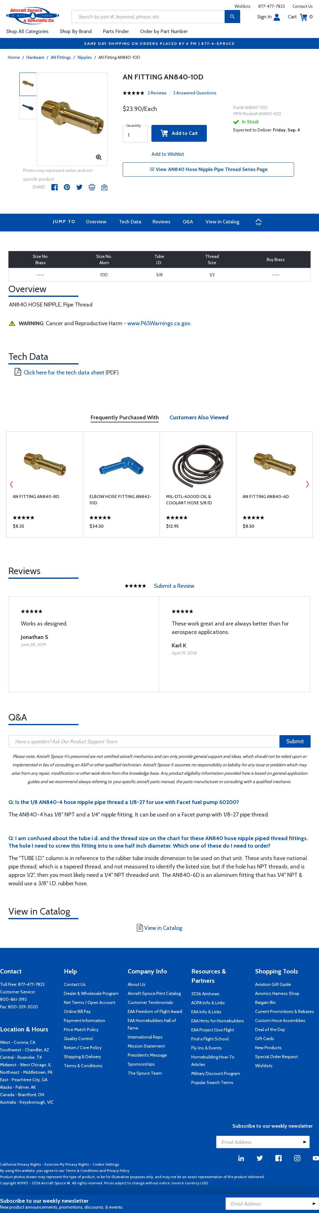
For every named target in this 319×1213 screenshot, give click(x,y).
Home (14, 57)
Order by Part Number (164, 31)
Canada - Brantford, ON (22, 1094)
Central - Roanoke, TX (21, 1057)
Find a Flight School (210, 1039)
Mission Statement (146, 1046)
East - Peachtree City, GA (23, 1079)
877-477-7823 (271, 6)
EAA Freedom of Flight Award (155, 1011)
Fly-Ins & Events (206, 1048)
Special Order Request (276, 1056)
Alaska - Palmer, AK (18, 1087)
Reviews (161, 222)
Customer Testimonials (150, 1002)
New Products (268, 1047)
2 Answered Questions (195, 93)
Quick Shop (44, 527)
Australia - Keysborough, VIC (27, 1102)
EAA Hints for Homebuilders (217, 1021)
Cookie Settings (106, 1164)
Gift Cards (264, 1038)
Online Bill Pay (77, 1011)
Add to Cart (183, 133)
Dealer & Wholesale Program (91, 993)
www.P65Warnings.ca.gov (158, 323)
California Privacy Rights (20, 1164)
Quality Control (78, 1038)
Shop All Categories (27, 31)
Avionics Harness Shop (277, 993)
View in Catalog (222, 222)
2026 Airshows (205, 994)
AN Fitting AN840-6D (266, 496)
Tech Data (130, 222)
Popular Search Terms (212, 1082)
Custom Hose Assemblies (280, 1020)
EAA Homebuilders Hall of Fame (152, 1024)
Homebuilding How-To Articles (213, 1060)
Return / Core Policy (83, 1047)
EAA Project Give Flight (212, 1030)
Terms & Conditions (83, 1065)
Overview (96, 222)
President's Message (147, 1055)
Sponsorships (141, 1064)
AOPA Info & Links (208, 1003)
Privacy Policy (118, 1170)
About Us (136, 984)
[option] (72, 119)
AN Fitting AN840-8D (36, 496)
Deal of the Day (270, 1029)
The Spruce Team (145, 1073)
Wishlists (242, 6)
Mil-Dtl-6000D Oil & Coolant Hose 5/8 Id (189, 500)
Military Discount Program (215, 1073)
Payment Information (84, 1020)
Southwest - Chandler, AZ (24, 1050)
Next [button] (307, 484)
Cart (300, 17)
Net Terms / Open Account (89, 1002)
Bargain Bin (265, 1002)
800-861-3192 (13, 999)
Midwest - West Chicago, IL (25, 1065)
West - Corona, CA (17, 1042)
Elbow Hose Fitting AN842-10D (120, 500)
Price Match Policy (81, 1029)
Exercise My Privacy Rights (67, 1164)
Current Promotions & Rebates (284, 1011)
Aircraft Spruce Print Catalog (154, 993)
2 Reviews (157, 93)
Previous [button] (11, 484)
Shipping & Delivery (82, 1056)
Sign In (264, 17)
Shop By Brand (76, 31)
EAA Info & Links (206, 1012)
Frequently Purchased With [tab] (125, 417)
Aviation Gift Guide (273, 984)
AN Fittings (61, 57)
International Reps (145, 1037)
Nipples (85, 57)
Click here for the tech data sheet (64, 372)
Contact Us (303, 6)
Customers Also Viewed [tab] (198, 417)
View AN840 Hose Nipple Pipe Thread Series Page (211, 169)
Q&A (188, 222)
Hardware (35, 57)
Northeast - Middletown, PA (26, 1072)
